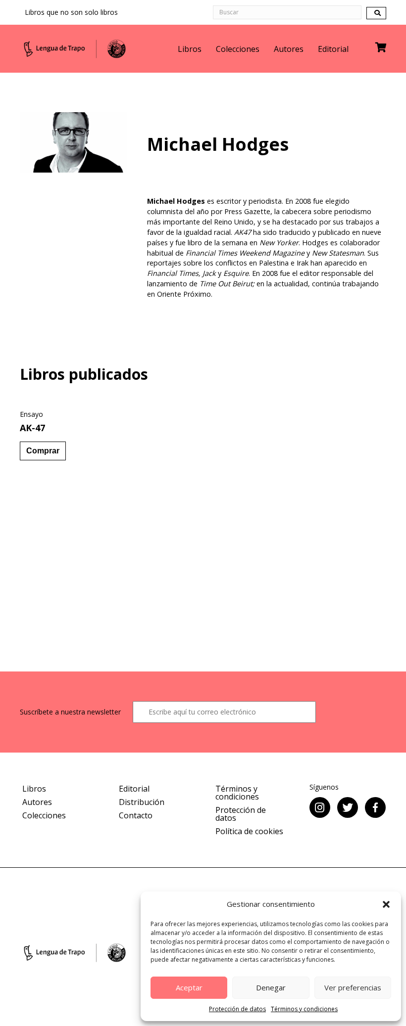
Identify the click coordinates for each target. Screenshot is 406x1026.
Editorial (333, 49)
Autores (289, 49)
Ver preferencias (352, 987)
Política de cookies (249, 831)
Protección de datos (237, 1009)
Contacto (135, 815)
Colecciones (237, 49)
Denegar (271, 987)
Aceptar (189, 987)
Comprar (42, 450)
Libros (190, 49)
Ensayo (31, 414)
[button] (386, 904)
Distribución (141, 802)
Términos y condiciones (304, 1009)
